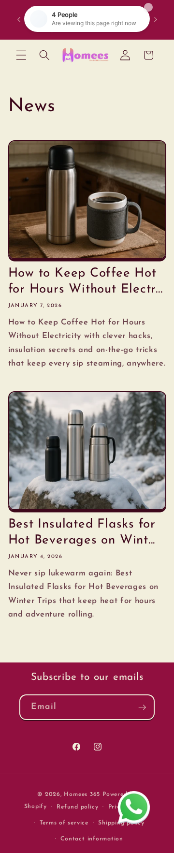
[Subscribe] (142, 707)
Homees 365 (82, 794)
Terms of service (64, 823)
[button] (21, 55)
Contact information (91, 839)
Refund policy (77, 807)
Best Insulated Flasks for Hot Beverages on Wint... (82, 532)
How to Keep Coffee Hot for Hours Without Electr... (85, 281)
